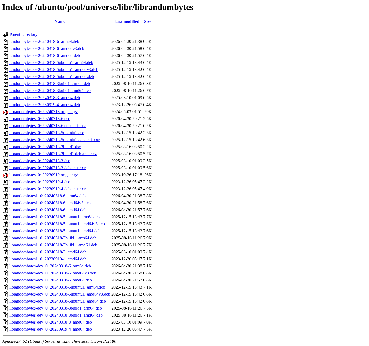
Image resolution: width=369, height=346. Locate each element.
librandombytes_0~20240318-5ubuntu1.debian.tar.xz (54, 139)
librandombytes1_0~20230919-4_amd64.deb (47, 259)
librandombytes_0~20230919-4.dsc (39, 181)
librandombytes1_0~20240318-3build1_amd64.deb (53, 245)
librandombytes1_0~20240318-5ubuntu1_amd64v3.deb (57, 224)
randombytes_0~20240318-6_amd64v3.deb (46, 48)
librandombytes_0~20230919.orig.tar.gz (43, 174)
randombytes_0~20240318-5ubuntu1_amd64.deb (51, 76)
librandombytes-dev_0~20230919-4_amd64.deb (50, 329)
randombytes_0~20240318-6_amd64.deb (44, 55)
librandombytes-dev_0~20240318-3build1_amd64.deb (56, 315)
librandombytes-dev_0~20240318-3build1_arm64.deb (55, 308)
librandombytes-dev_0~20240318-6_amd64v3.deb (52, 273)
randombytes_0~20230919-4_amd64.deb (44, 104)
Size (147, 21)
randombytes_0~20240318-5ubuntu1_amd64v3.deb (53, 69)
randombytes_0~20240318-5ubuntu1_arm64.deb (51, 62)
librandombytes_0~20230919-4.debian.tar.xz (47, 188)
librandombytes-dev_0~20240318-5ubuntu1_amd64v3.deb (59, 294)
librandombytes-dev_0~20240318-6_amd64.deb (50, 280)
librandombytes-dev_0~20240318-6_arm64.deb (50, 266)
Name (60, 21)
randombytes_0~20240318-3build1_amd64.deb (50, 90)
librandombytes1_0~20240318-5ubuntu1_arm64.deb (54, 217)
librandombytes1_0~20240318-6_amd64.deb (47, 210)
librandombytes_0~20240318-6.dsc (39, 118)
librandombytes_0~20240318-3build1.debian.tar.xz (53, 153)
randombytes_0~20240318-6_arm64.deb (44, 41)
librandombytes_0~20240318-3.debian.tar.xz (47, 167)
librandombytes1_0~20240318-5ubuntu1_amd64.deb (54, 231)
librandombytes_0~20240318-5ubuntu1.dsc (46, 132)
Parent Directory (23, 34)
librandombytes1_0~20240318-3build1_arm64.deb (52, 238)
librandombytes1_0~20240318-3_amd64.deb (47, 252)
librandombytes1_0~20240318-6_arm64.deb (47, 196)
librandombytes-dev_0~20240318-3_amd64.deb (50, 322)
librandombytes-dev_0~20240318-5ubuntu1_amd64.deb (57, 301)
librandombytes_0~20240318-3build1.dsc (45, 146)
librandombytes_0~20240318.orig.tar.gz (43, 111)
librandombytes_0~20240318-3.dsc (39, 160)
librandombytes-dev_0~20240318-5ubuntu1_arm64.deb (57, 287)
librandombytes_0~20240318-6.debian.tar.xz (47, 125)
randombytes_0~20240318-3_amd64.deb (44, 97)
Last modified (126, 21)
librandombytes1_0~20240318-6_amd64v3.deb (50, 203)
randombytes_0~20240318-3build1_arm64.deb (49, 83)
